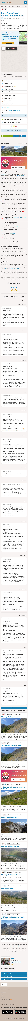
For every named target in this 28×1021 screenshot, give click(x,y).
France (8, 107)
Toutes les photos (21, 143)
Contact (2, 1002)
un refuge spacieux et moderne (12, 268)
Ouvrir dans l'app (7, 136)
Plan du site (3, 992)
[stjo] (5, 961)
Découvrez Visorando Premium (13, 130)
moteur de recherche (13, 946)
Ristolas (11, 112)
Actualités (3, 997)
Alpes (9, 110)
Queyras (13, 110)
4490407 (4, 20)
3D (12, 48)
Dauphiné (17, 110)
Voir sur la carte (13, 241)
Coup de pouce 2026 (5, 999)
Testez (7, 43)
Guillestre (3, 174)
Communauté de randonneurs (7, 1004)
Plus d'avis (14, 707)
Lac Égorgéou (16, 226)
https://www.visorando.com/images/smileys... (12, 430)
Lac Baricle (3, 200)
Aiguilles (6, 177)
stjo (12, 959)
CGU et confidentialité (5, 990)
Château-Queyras (20, 175)
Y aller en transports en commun (10, 115)
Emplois (2, 994)
